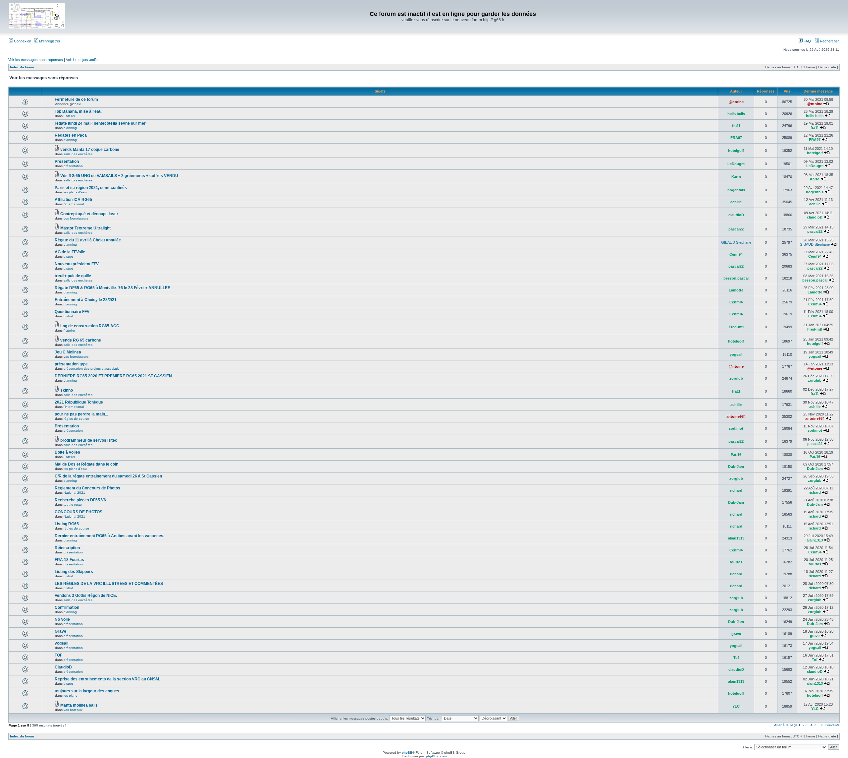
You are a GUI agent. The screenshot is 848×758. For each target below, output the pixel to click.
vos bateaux (73, 710)
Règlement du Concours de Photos (87, 488)
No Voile (62, 619)
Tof (736, 658)
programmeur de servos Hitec (88, 440)
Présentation (67, 426)
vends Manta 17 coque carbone (89, 149)
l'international (74, 204)
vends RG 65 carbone (80, 340)
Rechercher (829, 41)
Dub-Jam (736, 467)
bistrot (68, 256)
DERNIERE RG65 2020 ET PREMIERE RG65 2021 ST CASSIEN (113, 376)
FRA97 (736, 138)
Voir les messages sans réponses (35, 60)
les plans (70, 695)
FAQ (807, 41)
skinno (66, 390)
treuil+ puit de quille (73, 276)
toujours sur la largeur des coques (87, 691)
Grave (60, 631)
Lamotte (736, 290)
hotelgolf (736, 151)
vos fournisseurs (76, 218)
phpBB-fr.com (436, 756)
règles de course (76, 418)
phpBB (407, 752)
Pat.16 (736, 455)
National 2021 (74, 492)
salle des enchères (78, 154)
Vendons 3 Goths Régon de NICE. (86, 595)
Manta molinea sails (79, 705)
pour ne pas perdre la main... (81, 414)
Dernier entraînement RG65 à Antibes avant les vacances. (109, 536)
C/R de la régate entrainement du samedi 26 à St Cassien (108, 476)
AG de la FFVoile (70, 252)
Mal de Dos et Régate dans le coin (86, 464)
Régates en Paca (71, 135)
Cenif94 (736, 254)
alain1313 (736, 538)
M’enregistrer (49, 41)
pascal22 (736, 229)
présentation (73, 166)
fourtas (736, 562)
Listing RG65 (67, 524)
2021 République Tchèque (79, 402)
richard (736, 490)
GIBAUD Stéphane (736, 242)
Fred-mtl (736, 327)
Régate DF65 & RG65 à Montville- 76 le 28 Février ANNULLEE (112, 287)
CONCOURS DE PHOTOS (78, 512)
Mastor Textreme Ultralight (85, 228)
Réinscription (67, 547)
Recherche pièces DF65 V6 (80, 500)
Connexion (22, 41)
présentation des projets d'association (93, 368)
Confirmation (67, 607)
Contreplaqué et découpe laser (89, 214)
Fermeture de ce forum (76, 99)
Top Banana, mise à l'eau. (78, 111)
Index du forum (22, 67)
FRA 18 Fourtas (69, 559)
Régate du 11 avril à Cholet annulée (88, 240)
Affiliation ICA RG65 (73, 199)
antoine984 (736, 416)
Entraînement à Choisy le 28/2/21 (86, 299)
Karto (736, 177)
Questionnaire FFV (72, 311)
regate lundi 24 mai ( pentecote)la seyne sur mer (100, 123)
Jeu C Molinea (68, 352)
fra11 (736, 126)
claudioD (736, 215)
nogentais (736, 190)
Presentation (67, 161)
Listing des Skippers (74, 571)
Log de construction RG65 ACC (89, 326)
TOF (58, 655)
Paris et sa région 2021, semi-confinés (91, 187)
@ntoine (736, 102)
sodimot (736, 428)
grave (736, 634)
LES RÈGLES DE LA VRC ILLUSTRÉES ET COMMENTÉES (109, 583)
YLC (736, 706)
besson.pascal (736, 278)
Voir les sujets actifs (82, 60)
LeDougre (736, 164)
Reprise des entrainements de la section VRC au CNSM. (107, 679)
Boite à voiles (67, 452)
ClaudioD (63, 667)
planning (70, 128)
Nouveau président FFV (77, 264)
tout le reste (73, 504)
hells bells (736, 114)
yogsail (736, 354)
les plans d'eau (75, 192)
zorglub (736, 378)
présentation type (71, 364)
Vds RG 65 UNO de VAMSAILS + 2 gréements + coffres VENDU (119, 175)
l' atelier (69, 116)
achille (736, 202)
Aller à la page (786, 725)
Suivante (832, 725)
